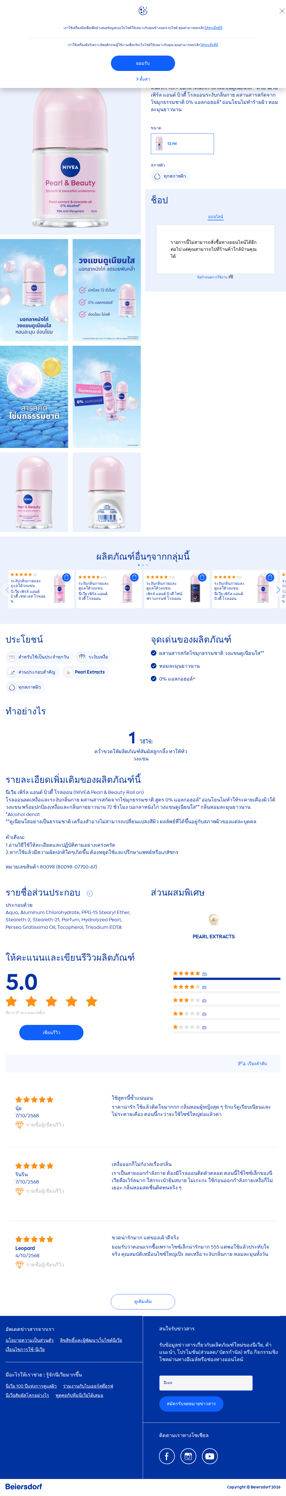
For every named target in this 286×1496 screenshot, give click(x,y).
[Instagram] (188, 1456)
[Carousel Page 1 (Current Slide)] (139, 565)
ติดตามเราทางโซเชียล (184, 1435)
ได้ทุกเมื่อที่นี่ (213, 28)
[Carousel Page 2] (143, 565)
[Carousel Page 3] (147, 565)
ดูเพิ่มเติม (143, 1301)
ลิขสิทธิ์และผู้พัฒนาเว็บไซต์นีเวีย (91, 1340)
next (278, 590)
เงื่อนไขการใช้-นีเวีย (25, 1349)
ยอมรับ (143, 63)
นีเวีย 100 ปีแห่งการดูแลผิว (31, 1386)
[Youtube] (210, 1456)
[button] (66, 577)
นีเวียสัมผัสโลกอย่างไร (27, 1395)
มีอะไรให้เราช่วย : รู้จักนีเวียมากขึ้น (44, 1375)
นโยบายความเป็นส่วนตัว (30, 1340)
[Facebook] (167, 1456)
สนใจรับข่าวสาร (177, 1329)
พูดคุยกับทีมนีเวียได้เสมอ (79, 1395)
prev (8, 590)
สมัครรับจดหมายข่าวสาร (191, 1403)
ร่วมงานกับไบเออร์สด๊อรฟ (88, 1386)
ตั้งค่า (145, 79)
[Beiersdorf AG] (24, 1487)
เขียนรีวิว (51, 1032)
